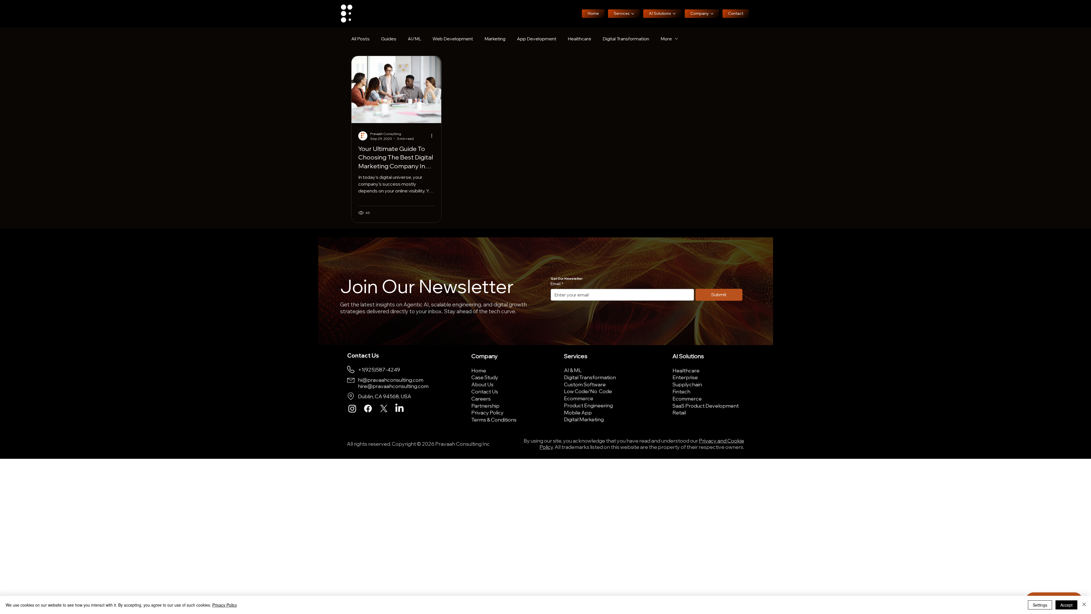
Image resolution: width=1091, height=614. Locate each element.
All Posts (360, 39)
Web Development (452, 39)
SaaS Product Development (705, 406)
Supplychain (687, 384)
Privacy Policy (487, 412)
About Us (482, 384)
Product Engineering (588, 405)
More (666, 39)
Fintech (681, 391)
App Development (536, 39)
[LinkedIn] (399, 408)
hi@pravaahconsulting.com (390, 380)
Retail (679, 412)
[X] (384, 408)
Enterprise (685, 377)
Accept (1066, 605)
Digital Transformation (626, 39)
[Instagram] (352, 408)
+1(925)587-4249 (379, 369)
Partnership (485, 406)
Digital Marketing (584, 419)
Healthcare (579, 39)
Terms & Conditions (494, 419)
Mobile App (578, 412)
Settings (1040, 605)
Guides (388, 39)
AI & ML (573, 370)
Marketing (494, 39)
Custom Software (585, 384)
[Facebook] (368, 408)
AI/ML (414, 39)
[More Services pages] (632, 13)
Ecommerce (578, 398)
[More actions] (433, 135)
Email (557, 283)
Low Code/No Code (588, 391)
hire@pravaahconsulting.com (393, 386)
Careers (481, 398)
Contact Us (484, 391)
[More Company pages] (712, 13)
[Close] (1084, 604)
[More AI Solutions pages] (674, 13)
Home (478, 370)
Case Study (484, 377)
